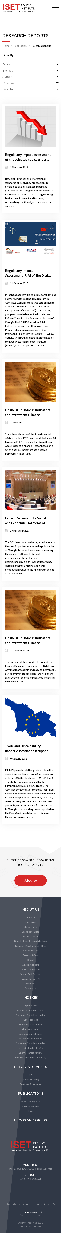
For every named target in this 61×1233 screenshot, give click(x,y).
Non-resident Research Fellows (30, 941)
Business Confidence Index (31, 1010)
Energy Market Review (30, 1052)
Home (5, 45)
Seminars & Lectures (30, 1084)
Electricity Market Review (31, 1048)
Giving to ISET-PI (30, 978)
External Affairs (30, 955)
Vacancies (30, 983)
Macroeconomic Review (31, 1033)
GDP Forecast (30, 1019)
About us (30, 917)
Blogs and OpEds (30, 1120)
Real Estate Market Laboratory (30, 1057)
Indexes (30, 997)
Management (30, 927)
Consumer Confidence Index (30, 1015)
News (31, 1074)
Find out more (31, 1212)
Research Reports (41, 45)
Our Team (30, 922)
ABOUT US (31, 909)
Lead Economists (30, 931)
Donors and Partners (30, 974)
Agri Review (30, 1005)
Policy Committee (30, 969)
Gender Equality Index (30, 1024)
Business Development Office (30, 945)
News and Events (30, 1067)
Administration (30, 950)
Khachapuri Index (31, 1029)
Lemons (37, 1226)
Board (30, 960)
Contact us (30, 988)
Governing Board (30, 964)
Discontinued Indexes (30, 1038)
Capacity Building (30, 1079)
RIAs (30, 1111)
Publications (20, 45)
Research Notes (30, 1106)
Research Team (30, 936)
